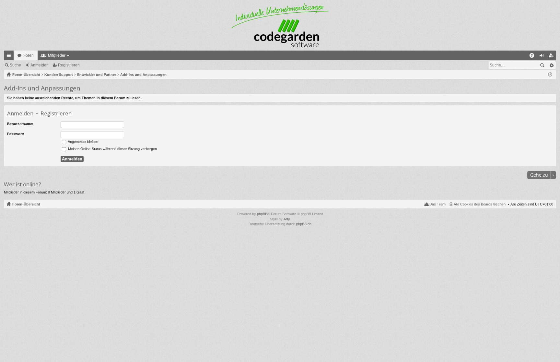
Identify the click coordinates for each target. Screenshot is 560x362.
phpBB (262, 214)
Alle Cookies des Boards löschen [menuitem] (480, 204)
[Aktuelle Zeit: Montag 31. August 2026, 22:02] (550, 74)
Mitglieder (56, 55)
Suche (15, 65)
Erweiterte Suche (551, 65)
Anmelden (39, 65)
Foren (28, 55)
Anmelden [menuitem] (542, 56)
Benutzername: (20, 124)
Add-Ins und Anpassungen (42, 88)
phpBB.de (303, 224)
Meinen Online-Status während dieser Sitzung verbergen (112, 149)
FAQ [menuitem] (534, 56)
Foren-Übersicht (26, 204)
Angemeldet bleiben (82, 142)
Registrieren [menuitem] (552, 56)
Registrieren (69, 65)
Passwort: (15, 134)
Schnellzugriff (10, 56)
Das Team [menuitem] (437, 204)
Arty (287, 219)
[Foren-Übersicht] (280, 25)
